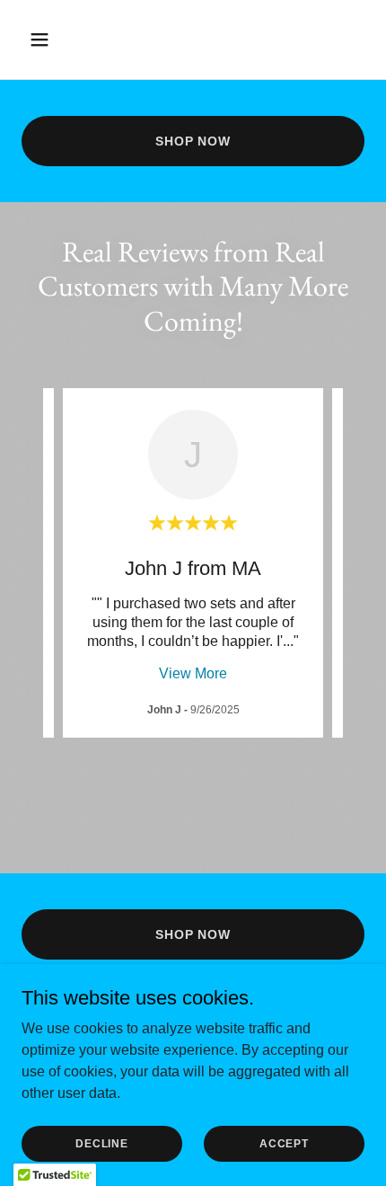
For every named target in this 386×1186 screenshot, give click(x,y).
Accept (284, 1143)
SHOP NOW (193, 141)
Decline (101, 1143)
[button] (61, 40)
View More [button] (193, 673)
